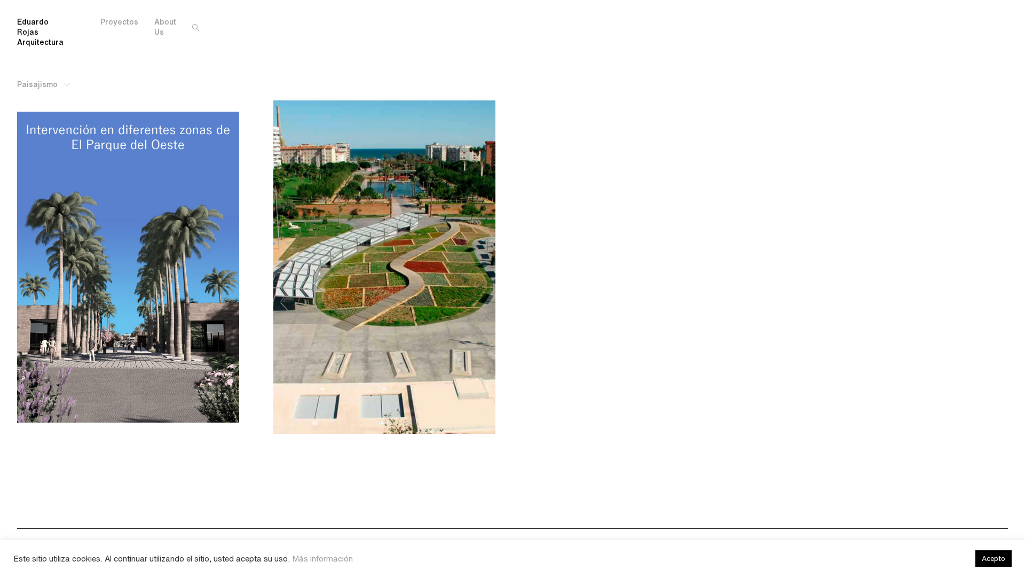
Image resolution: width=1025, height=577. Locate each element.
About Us (165, 27)
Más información (322, 559)
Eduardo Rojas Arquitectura (40, 32)
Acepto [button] (993, 558)
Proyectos (119, 22)
